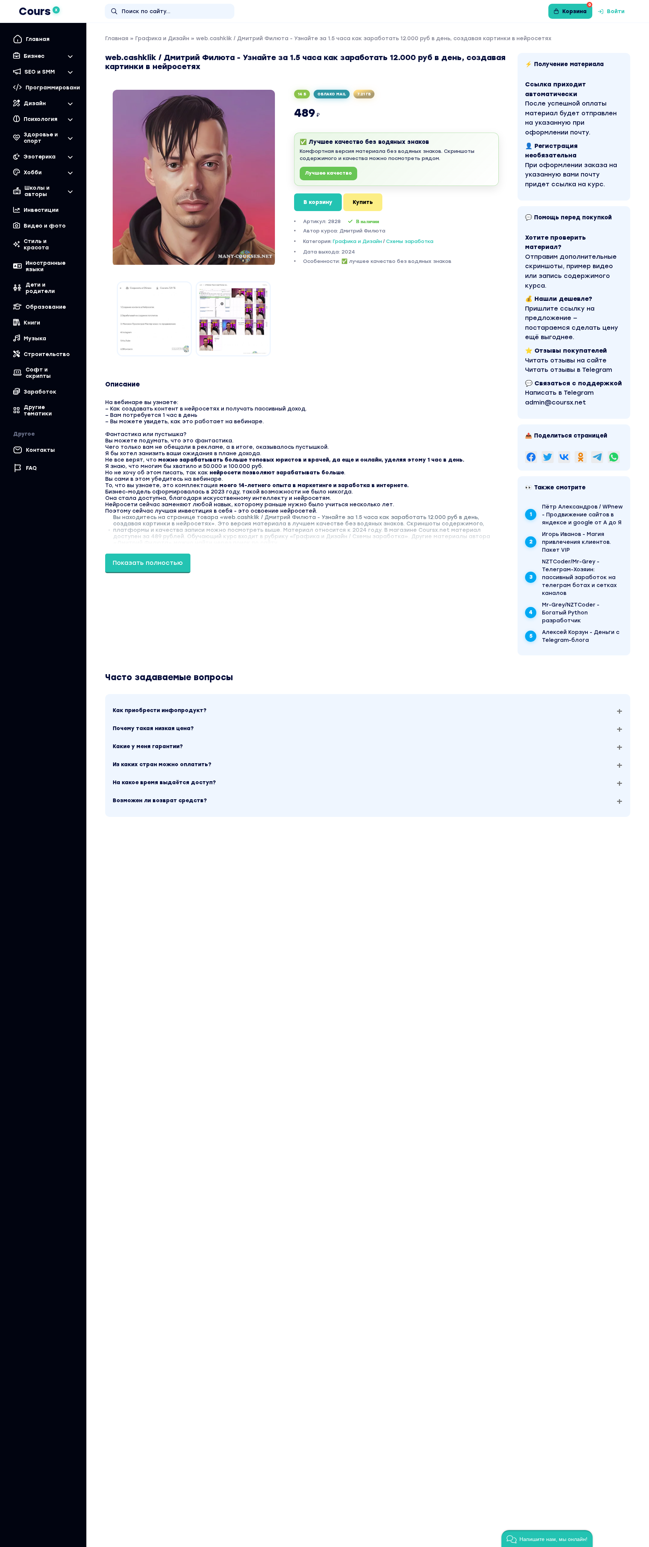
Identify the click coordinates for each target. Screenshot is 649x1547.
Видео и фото (45, 226)
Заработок (40, 392)
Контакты (40, 450)
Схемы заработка (409, 241)
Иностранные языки (45, 266)
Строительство (47, 354)
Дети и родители (40, 288)
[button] (547, 1538)
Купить (363, 202)
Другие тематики (38, 410)
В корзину (317, 202)
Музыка (35, 338)
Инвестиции (41, 210)
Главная (38, 39)
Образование (46, 307)
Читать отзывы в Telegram (568, 369)
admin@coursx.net (555, 402)
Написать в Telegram (559, 392)
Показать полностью (148, 562)
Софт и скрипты (38, 373)
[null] (531, 457)
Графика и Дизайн (162, 38)
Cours (38, 11)
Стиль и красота (36, 244)
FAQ (31, 468)
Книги (32, 323)
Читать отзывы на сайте (566, 360)
